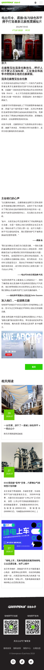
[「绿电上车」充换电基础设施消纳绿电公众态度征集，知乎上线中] (22, 535)
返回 (34, 367)
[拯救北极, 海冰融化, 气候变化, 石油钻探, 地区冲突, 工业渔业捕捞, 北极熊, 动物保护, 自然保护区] (22, 344)
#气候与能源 (17, 30)
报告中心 (27, 648)
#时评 (27, 30)
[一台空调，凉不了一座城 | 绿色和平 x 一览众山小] (22, 400)
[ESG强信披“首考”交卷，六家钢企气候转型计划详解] (22, 457)
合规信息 (37, 648)
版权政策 (7, 648)
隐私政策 (17, 648)
